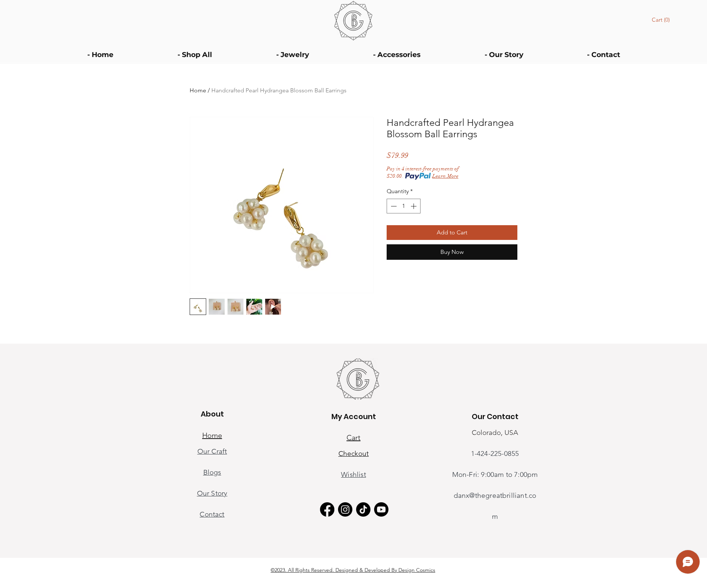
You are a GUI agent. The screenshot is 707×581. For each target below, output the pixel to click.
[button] (662, 20)
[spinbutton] (403, 206)
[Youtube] (381, 509)
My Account (353, 416)
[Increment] (414, 206)
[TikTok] (363, 509)
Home (198, 90)
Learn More (445, 176)
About (212, 414)
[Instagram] (345, 509)
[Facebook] (327, 509)
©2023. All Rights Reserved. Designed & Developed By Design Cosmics (353, 570)
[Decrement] (393, 206)
